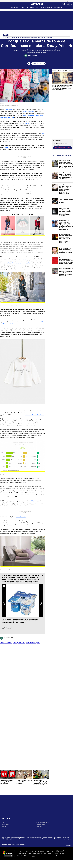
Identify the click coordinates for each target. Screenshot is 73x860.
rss (2, 830)
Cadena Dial (45, 853)
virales (23, 7)
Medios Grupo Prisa (8, 856)
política (13, 7)
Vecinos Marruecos (11, 1)
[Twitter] (7, 628)
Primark (7, 147)
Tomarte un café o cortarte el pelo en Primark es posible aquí (24, 782)
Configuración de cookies (42, 822)
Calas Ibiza (54, 1)
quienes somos (5, 824)
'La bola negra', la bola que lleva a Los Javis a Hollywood (66, 201)
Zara (42, 133)
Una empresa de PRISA (8, 852)
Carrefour (26, 123)
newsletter (4, 828)
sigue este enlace (21, 517)
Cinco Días (40, 853)
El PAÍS (21, 851)
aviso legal (39, 826)
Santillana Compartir (41, 851)
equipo (3, 822)
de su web (24, 259)
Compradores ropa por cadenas (24, 156)
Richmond (20, 856)
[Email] (10, 628)
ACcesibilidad (39, 830)
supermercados (30, 642)
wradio (34, 853)
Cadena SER (48, 851)
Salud (4, 37)
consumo (8, 642)
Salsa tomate (47, 1)
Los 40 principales (27, 851)
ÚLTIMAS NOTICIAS (58, 7)
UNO (30, 853)
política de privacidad (41, 828)
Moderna (27, 856)
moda (2, 642)
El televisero (38, 7)
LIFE (28, 7)
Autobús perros (67, 1)
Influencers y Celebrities (25, 37)
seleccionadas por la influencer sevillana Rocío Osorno (17, 263)
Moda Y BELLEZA (49, 37)
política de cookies (40, 824)
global (18, 7)
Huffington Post (22, 853)
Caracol (62, 851)
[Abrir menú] (2, 4)
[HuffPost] (6, 818)
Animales (8, 37)
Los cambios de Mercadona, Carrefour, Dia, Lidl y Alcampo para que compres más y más (40, 783)
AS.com (52, 851)
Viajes (17, 37)
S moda (46, 856)
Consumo (13, 37)
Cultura (43, 37)
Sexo (54, 37)
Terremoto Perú (27, 1)
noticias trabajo (47, 7)
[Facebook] (3, 628)
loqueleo (52, 856)
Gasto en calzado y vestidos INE (24, 511)
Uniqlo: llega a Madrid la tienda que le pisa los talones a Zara (6, 782)
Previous (4, 603)
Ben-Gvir (33, 1)
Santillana (34, 851)
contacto (4, 826)
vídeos (32, 7)
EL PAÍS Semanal (51, 853)
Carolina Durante (40, 1)
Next (40, 603)
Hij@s (39, 37)
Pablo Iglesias (8, 109)
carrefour (21, 642)
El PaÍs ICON (40, 856)
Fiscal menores (19, 1)
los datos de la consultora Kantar (34, 415)
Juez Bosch (60, 1)
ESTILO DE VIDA (34, 37)
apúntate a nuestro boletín (62, 147)
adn (57, 851)
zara (14, 642)
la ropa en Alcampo (28, 111)
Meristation (59, 856)
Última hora (64, 4)
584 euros (33, 501)
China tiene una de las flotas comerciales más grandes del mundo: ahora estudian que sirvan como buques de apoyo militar (66, 260)
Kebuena (61, 853)
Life (5, 34)
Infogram (24, 157)
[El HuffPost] (37, 4)
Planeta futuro (56, 853)
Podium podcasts (34, 856)
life (38, 642)
